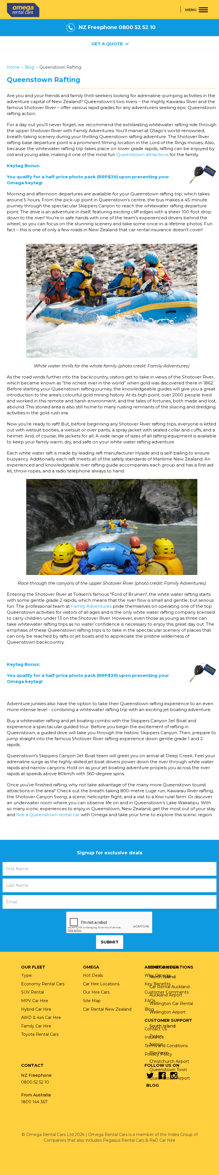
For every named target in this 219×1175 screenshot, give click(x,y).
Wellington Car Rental (171, 1003)
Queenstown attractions (142, 154)
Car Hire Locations (101, 983)
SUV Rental (32, 992)
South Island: (162, 1026)
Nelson (156, 1044)
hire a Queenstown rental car (48, 814)
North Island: (162, 976)
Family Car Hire (36, 1026)
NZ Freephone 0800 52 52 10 (117, 27)
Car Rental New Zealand (107, 1009)
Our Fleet (33, 967)
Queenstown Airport (169, 1078)
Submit (110, 942)
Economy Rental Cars (42, 983)
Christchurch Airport (169, 1061)
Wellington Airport (167, 1012)
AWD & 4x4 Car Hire (41, 1017)
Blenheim (159, 1052)
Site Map (92, 1000)
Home (13, 67)
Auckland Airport (165, 995)
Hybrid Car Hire (36, 1009)
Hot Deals (93, 975)
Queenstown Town (168, 1069)
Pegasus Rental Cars (123, 1140)
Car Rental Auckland (169, 986)
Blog (29, 67)
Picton (156, 1036)
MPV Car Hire (34, 1000)
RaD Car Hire (162, 1140)
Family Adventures (91, 606)
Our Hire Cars (96, 992)
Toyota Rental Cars (39, 1034)
